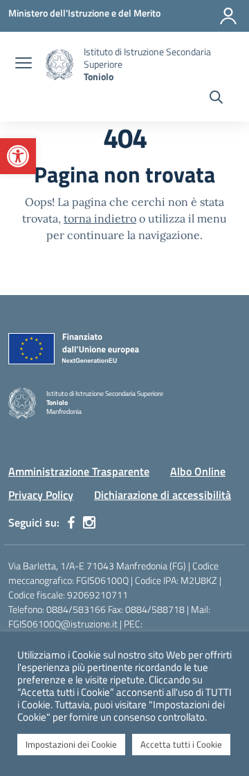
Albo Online (197, 471)
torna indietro (100, 218)
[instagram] (89, 522)
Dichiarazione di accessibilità (162, 494)
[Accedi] (228, 16)
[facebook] (71, 522)
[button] (18, 156)
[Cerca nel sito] (216, 99)
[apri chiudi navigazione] (23, 64)
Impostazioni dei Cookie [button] (71, 744)
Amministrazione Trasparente (78, 471)
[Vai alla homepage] (59, 64)
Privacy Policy (40, 494)
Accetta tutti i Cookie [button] (181, 744)
